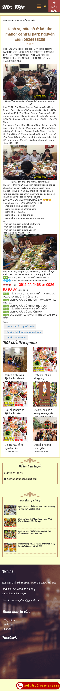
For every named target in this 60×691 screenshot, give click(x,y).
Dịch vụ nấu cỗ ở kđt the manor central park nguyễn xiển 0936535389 (30, 34)
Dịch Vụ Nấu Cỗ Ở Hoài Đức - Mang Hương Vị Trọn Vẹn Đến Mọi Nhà (36, 507)
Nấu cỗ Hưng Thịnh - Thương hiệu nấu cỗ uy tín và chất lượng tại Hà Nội (36, 545)
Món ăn (8, 624)
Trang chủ (8, 20)
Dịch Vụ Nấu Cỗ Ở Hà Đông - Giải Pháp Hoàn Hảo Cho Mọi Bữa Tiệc (35, 532)
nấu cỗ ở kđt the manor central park (23, 332)
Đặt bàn (54, 8)
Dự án (7, 628)
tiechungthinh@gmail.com (22, 478)
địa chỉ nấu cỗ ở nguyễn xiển (20, 326)
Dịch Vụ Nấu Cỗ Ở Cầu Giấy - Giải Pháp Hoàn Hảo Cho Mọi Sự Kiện (35, 520)
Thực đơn (9, 620)
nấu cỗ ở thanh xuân (25, 20)
